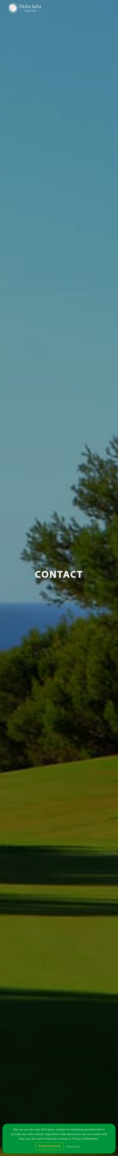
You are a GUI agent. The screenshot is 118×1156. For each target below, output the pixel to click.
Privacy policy (73, 1147)
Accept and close (49, 1146)
